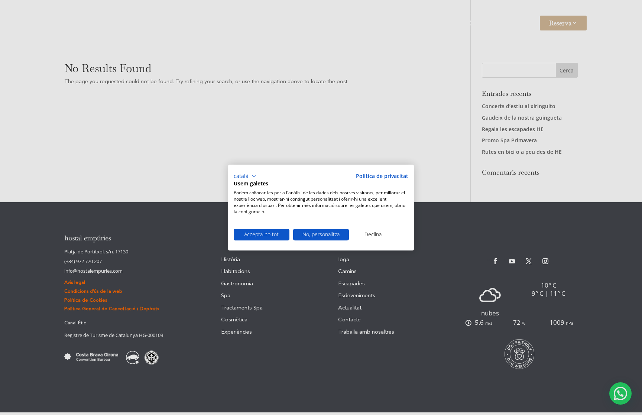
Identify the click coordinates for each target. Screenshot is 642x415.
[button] (245, 176)
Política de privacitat (382, 175)
